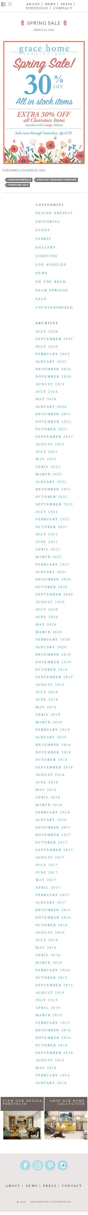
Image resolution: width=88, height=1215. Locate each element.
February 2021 (53, 564)
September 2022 (54, 504)
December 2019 (53, 654)
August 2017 (50, 857)
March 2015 (49, 1015)
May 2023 (46, 459)
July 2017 (47, 865)
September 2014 (54, 1053)
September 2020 (54, 594)
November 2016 (53, 917)
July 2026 (47, 331)
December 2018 (53, 745)
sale (42, 170)
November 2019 (53, 662)
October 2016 (52, 925)
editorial (48, 221)
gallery (46, 247)
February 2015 (53, 1023)
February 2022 (53, 519)
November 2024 (53, 376)
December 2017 (53, 827)
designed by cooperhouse (51, 1202)
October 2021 (52, 527)
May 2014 (46, 1068)
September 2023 (54, 436)
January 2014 (51, 1083)
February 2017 (53, 895)
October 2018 (52, 760)
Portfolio (37, 8)
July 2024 (47, 391)
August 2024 (50, 384)
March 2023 (49, 474)
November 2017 (53, 835)
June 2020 (47, 617)
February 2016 (53, 970)
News (50, 4)
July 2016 (47, 940)
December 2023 (53, 414)
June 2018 (47, 782)
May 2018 (46, 790)
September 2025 (54, 339)
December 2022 (53, 489)
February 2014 (53, 1075)
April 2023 (48, 467)
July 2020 (47, 609)
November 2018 (53, 752)
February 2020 (53, 639)
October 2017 (52, 842)
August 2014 (50, 1060)
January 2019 (51, 737)
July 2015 (47, 1000)
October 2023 (52, 429)
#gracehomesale (19, 179)
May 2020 (46, 624)
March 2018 (49, 805)
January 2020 (51, 647)
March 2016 (49, 962)
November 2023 (53, 421)
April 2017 (48, 887)
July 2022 (47, 512)
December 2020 (53, 579)
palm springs (52, 290)
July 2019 (47, 692)
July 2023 (47, 452)
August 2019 (50, 684)
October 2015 (52, 977)
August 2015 (50, 992)
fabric (44, 239)
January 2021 (51, 572)
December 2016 (53, 910)
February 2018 (53, 812)
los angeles (29, 170)
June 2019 (47, 699)
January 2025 (51, 361)
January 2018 (51, 820)
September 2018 (54, 767)
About (33, 4)
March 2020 (49, 632)
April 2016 (48, 955)
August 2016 (50, 932)
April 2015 (48, 1007)
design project (54, 213)
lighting (47, 256)
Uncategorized (54, 307)
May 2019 (46, 707)
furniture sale (18, 185)
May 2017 (46, 880)
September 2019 (54, 677)
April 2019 (48, 714)
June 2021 (47, 542)
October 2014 (52, 1045)
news (42, 273)
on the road (51, 281)
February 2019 (53, 729)
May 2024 (46, 399)
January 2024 (51, 406)
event (43, 230)
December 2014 (53, 1030)
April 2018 (48, 797)
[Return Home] (3, 4)
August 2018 (50, 775)
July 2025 (47, 346)
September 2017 (54, 850)
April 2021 (48, 549)
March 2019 (49, 722)
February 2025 (53, 354)
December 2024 (53, 369)
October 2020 (52, 587)
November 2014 (53, 1038)
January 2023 (51, 482)
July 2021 (47, 534)
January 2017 (51, 902)
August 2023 (50, 444)
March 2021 (49, 557)
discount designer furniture (56, 179)
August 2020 (50, 602)
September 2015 (54, 985)
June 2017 (47, 872)
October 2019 (52, 669)
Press (66, 4)
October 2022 (52, 497)
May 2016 (46, 947)
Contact (63, 8)
